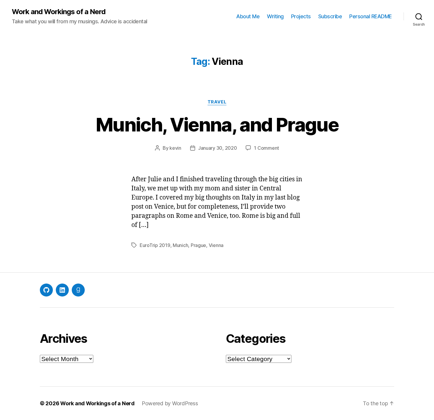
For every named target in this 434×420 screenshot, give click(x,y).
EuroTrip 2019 (155, 245)
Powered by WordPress (170, 403)
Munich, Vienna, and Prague (217, 124)
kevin (175, 148)
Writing (275, 16)
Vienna (216, 245)
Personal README (370, 16)
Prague (198, 245)
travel (217, 102)
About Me (248, 16)
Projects (301, 16)
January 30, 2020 (217, 148)
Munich (180, 245)
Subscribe (330, 16)
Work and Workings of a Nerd (58, 11)
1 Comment (266, 148)
